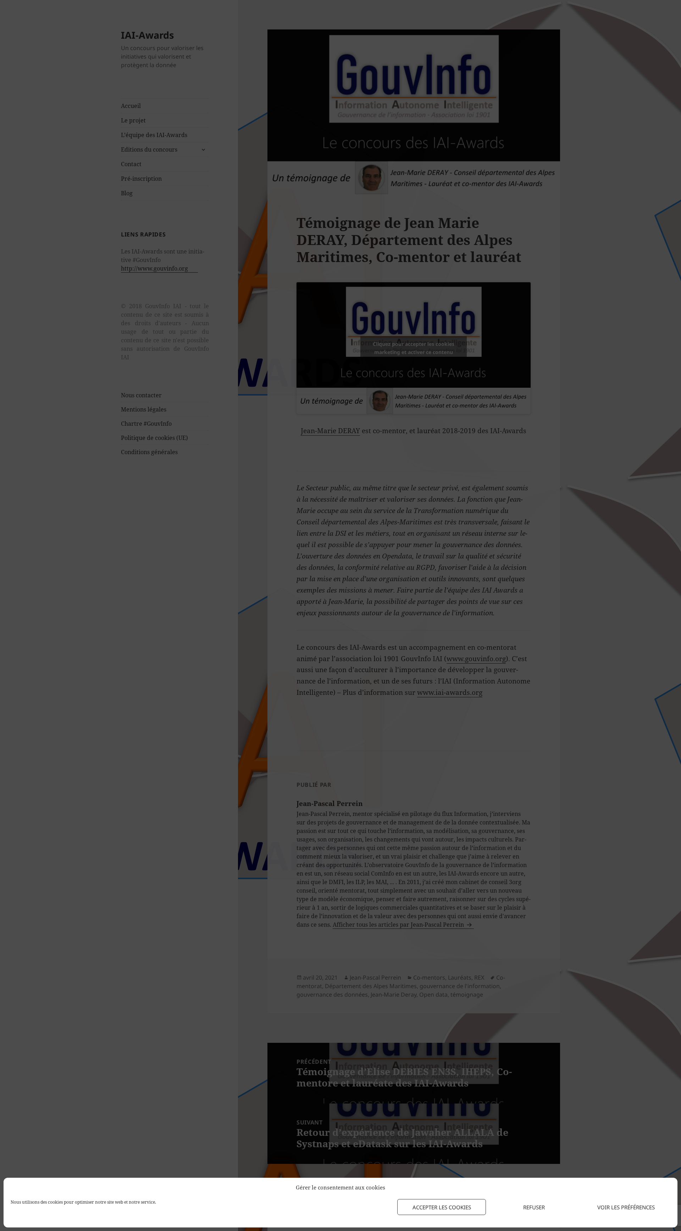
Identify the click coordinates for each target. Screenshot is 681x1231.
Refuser (534, 1207)
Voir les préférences (626, 1207)
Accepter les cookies (442, 1207)
